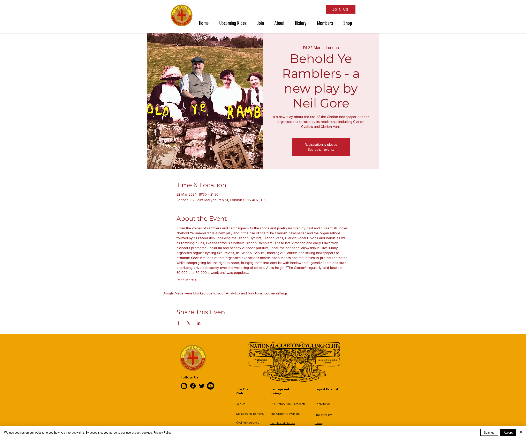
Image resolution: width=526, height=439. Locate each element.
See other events (321, 149)
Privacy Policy (162, 432)
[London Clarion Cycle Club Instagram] (184, 386)
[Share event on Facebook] (178, 323)
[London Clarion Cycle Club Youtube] (210, 386)
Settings (489, 432)
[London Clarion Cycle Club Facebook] (193, 386)
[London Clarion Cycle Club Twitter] (201, 386)
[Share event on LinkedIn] (199, 323)
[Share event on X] (188, 323)
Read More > (186, 280)
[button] (236, 23)
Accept (508, 432)
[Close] (521, 432)
